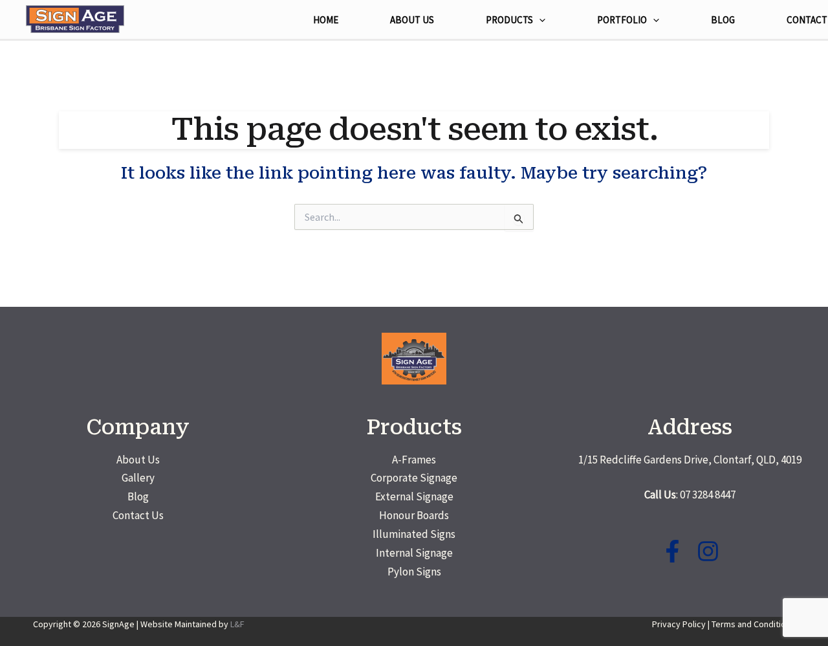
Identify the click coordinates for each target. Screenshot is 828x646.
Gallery (138, 478)
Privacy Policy (679, 624)
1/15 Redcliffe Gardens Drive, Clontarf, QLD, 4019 (689, 459)
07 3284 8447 (707, 494)
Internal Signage (414, 553)
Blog (138, 496)
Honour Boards (414, 515)
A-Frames (414, 459)
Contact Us (138, 515)
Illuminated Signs (414, 534)
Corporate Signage (414, 478)
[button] (539, 20)
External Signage (414, 496)
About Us (138, 459)
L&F (237, 624)
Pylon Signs (414, 571)
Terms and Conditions (753, 624)
